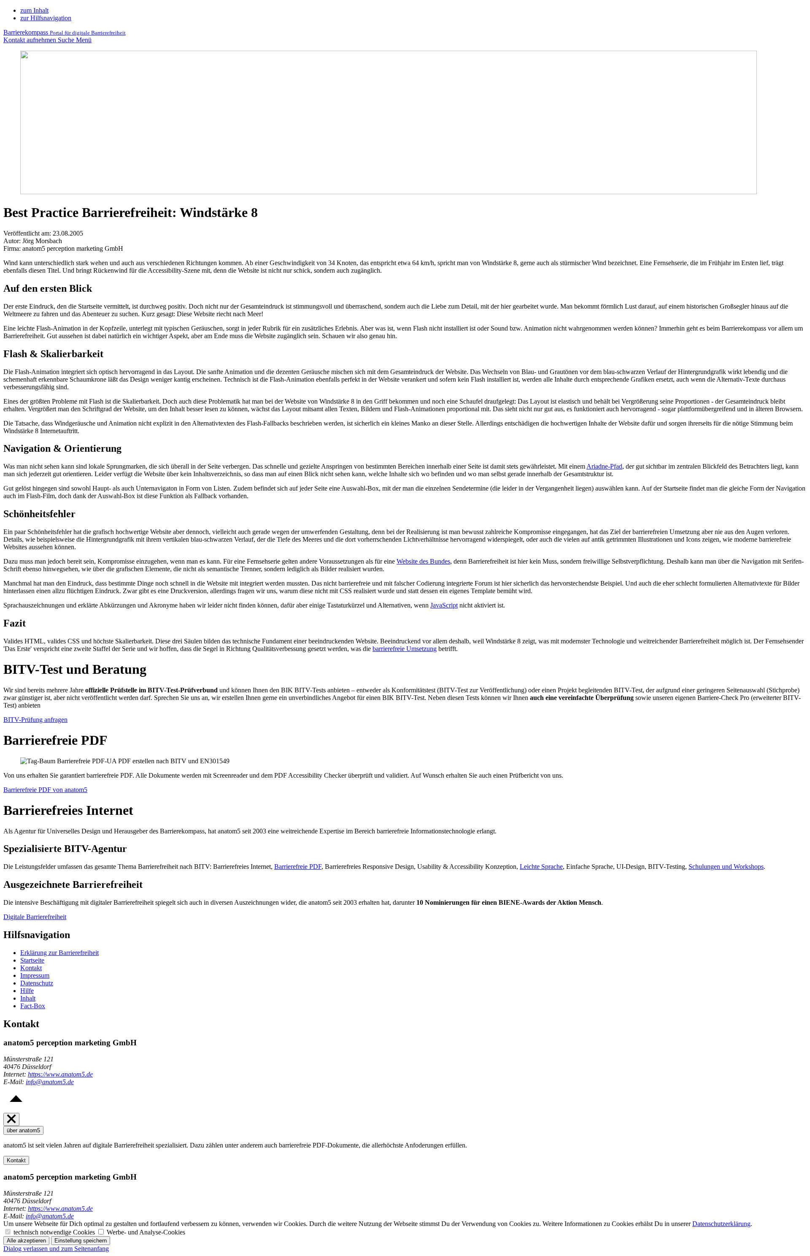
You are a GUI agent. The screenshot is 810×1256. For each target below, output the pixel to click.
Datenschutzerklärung (721, 1223)
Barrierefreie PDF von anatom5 (45, 789)
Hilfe (27, 990)
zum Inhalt (34, 10)
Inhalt (27, 998)
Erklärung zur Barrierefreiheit (59, 952)
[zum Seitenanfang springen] (16, 1108)
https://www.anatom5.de (60, 1074)
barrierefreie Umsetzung (405, 648)
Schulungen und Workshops (726, 866)
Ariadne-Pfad (604, 466)
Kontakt (31, 967)
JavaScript (444, 605)
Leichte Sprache (541, 866)
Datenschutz (36, 983)
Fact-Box (32, 1005)
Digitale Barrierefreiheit (34, 916)
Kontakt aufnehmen (30, 39)
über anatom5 (23, 1130)
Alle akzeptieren (26, 1240)
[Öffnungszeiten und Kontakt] (11, 1119)
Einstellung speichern (80, 1240)
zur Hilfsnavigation (45, 18)
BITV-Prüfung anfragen (35, 719)
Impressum (34, 975)
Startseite (32, 960)
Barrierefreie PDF (297, 866)
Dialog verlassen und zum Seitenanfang (56, 1248)
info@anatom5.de (50, 1081)
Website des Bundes (423, 561)
